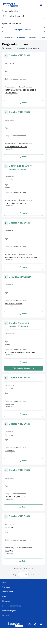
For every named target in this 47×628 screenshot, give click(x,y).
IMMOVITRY (9, 404)
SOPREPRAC (10, 450)
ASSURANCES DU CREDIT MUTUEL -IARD (21, 257)
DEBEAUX (9, 551)
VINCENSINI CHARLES (13, 303)
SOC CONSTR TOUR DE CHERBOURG (20, 352)
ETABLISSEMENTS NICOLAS (16, 146)
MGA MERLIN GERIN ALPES (16, 497)
